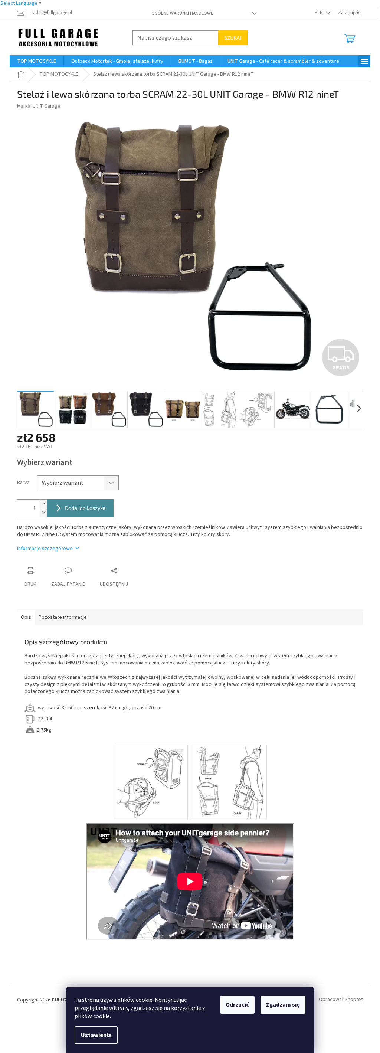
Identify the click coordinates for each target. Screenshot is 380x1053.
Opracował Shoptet (341, 1000)
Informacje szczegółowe (45, 548)
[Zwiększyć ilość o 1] (43, 504)
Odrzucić (237, 1005)
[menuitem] (36, 61)
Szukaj (233, 38)
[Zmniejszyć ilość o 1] (43, 512)
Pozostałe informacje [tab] (63, 617)
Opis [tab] (26, 617)
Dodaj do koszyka (85, 508)
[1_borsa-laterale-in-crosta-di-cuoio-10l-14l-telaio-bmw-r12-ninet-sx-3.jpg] (150, 782)
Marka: (38, 106)
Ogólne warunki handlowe (182, 13)
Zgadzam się (283, 1005)
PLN (319, 12)
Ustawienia (96, 1035)
